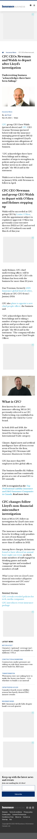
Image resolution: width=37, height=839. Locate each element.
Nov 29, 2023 (7, 118)
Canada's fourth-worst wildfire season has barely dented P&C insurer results (15, 692)
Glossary (5, 812)
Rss (10, 819)
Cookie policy (6, 814)
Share (16, 118)
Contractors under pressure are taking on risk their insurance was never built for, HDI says (17, 664)
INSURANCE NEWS (8, 701)
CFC (4, 124)
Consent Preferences (19, 814)
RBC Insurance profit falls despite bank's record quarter (17, 705)
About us (18, 817)
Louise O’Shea (23, 214)
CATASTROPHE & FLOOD (10, 687)
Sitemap (5, 819)
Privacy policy (28, 812)
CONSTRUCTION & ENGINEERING (12, 659)
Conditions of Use (7, 817)
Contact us (26, 817)
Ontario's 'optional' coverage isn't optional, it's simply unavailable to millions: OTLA (17, 650)
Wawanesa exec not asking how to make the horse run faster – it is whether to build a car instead (17, 678)
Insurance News (11, 52)
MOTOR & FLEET (7, 645)
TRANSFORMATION (8, 673)
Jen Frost (7, 115)
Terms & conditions (15, 812)
